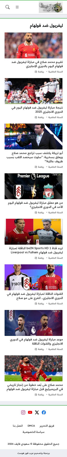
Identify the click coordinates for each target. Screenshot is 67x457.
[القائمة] (17, 7)
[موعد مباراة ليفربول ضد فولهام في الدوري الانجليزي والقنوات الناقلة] (33, 330)
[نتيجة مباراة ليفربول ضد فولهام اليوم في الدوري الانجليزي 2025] (33, 99)
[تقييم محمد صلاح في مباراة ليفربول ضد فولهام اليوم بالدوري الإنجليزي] (33, 53)
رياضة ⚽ (39, 71)
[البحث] (7, 7)
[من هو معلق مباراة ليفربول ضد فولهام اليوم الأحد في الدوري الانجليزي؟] (33, 194)
